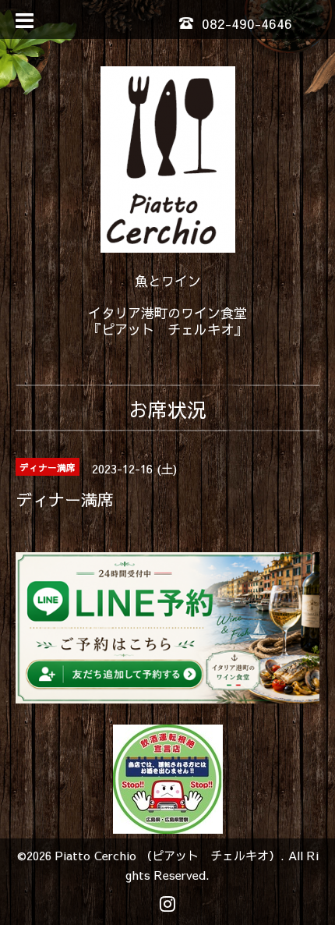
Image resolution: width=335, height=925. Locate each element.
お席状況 (167, 409)
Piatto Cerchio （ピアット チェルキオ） (167, 855)
